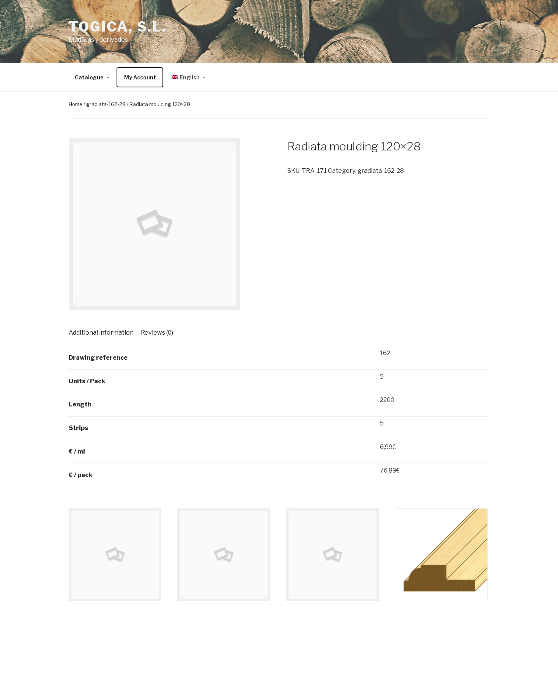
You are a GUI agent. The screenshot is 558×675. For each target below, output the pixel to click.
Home (75, 104)
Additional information (101, 332)
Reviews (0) (157, 332)
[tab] (101, 332)
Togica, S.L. (118, 26)
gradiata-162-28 (106, 104)
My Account (140, 77)
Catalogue (89, 77)
